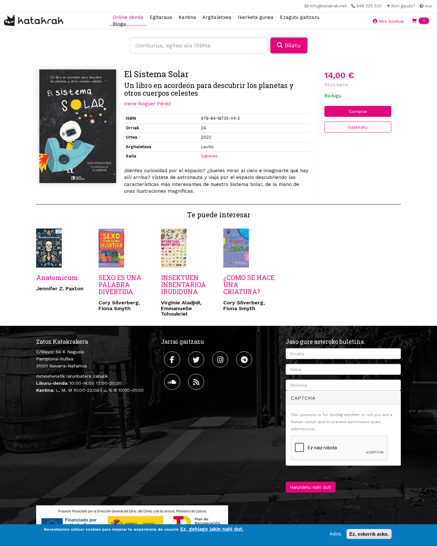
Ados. (336, 534)
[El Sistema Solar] (77, 126)
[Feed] (197, 382)
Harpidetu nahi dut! (310, 487)
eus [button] (428, 6)
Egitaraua (161, 17)
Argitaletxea (217, 17)
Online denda (128, 17)
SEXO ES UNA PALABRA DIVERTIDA (120, 284)
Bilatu (292, 45)
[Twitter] (197, 359)
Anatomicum (57, 277)
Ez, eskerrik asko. (369, 534)
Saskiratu (358, 127)
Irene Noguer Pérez (147, 104)
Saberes (209, 156)
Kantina (187, 17)
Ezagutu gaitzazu (299, 17)
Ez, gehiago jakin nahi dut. (211, 529)
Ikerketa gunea (256, 17)
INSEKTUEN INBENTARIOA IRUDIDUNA (183, 284)
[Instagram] (221, 359)
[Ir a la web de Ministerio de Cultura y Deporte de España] (132, 522)
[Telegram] (245, 359)
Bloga (119, 24)
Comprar (358, 111)
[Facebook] (173, 359)
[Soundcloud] (173, 382)
